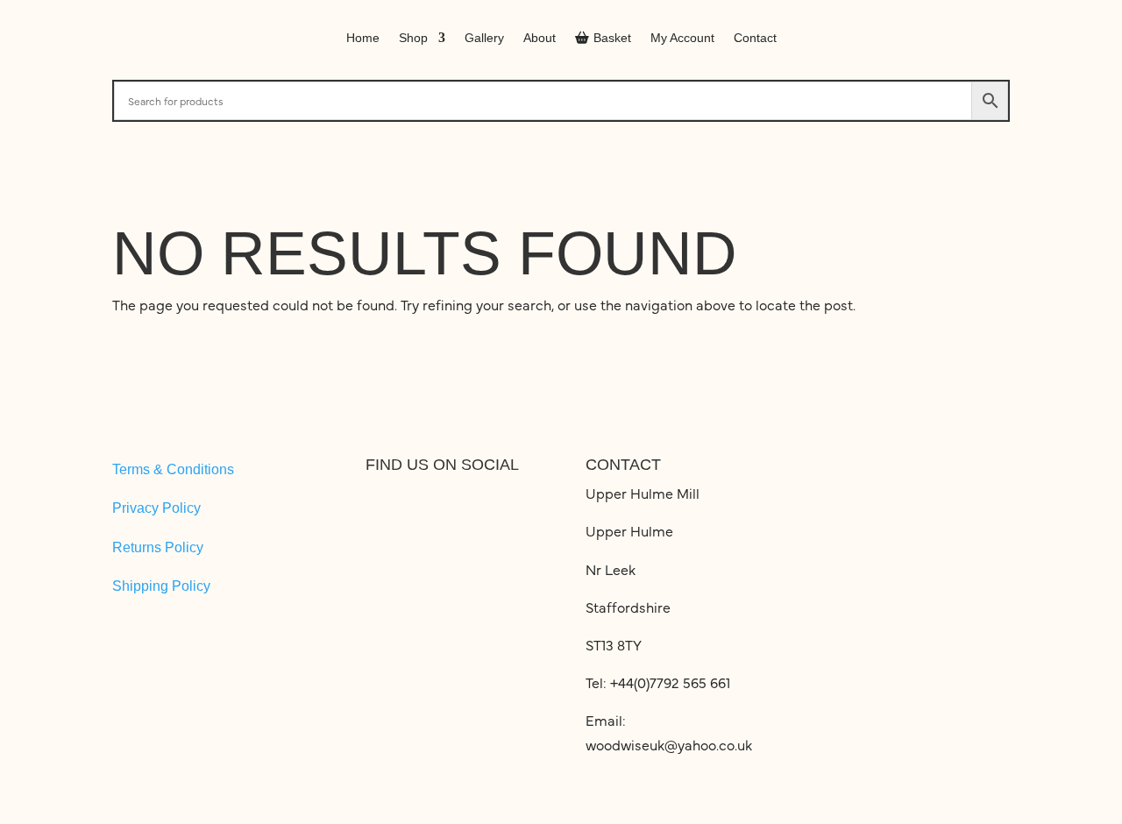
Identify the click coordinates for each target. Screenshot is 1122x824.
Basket (612, 38)
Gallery (484, 38)
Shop (413, 38)
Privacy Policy (156, 508)
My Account (682, 38)
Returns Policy (157, 547)
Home (363, 38)
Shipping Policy (161, 586)
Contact (755, 38)
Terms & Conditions (173, 469)
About (539, 38)
